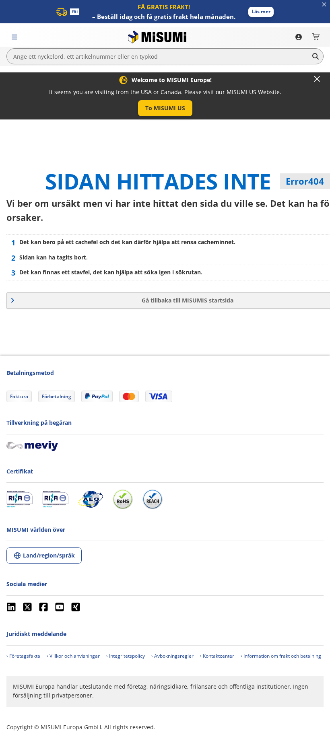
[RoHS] (123, 499)
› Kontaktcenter (217, 655)
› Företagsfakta (23, 655)
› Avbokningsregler (172, 655)
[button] (261, 12)
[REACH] (152, 499)
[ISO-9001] (19, 499)
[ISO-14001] (55, 499)
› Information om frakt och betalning (281, 655)
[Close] (317, 78)
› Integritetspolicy (125, 655)
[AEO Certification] (90, 499)
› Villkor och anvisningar (73, 655)
